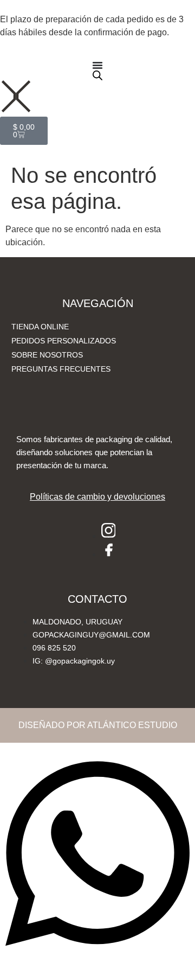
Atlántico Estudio (132, 725)
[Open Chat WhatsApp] (97, 956)
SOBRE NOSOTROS (47, 354)
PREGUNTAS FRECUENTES (60, 369)
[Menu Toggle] (97, 65)
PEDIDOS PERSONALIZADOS (63, 340)
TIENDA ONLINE (40, 326)
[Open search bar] (97, 75)
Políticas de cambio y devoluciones (97, 496)
